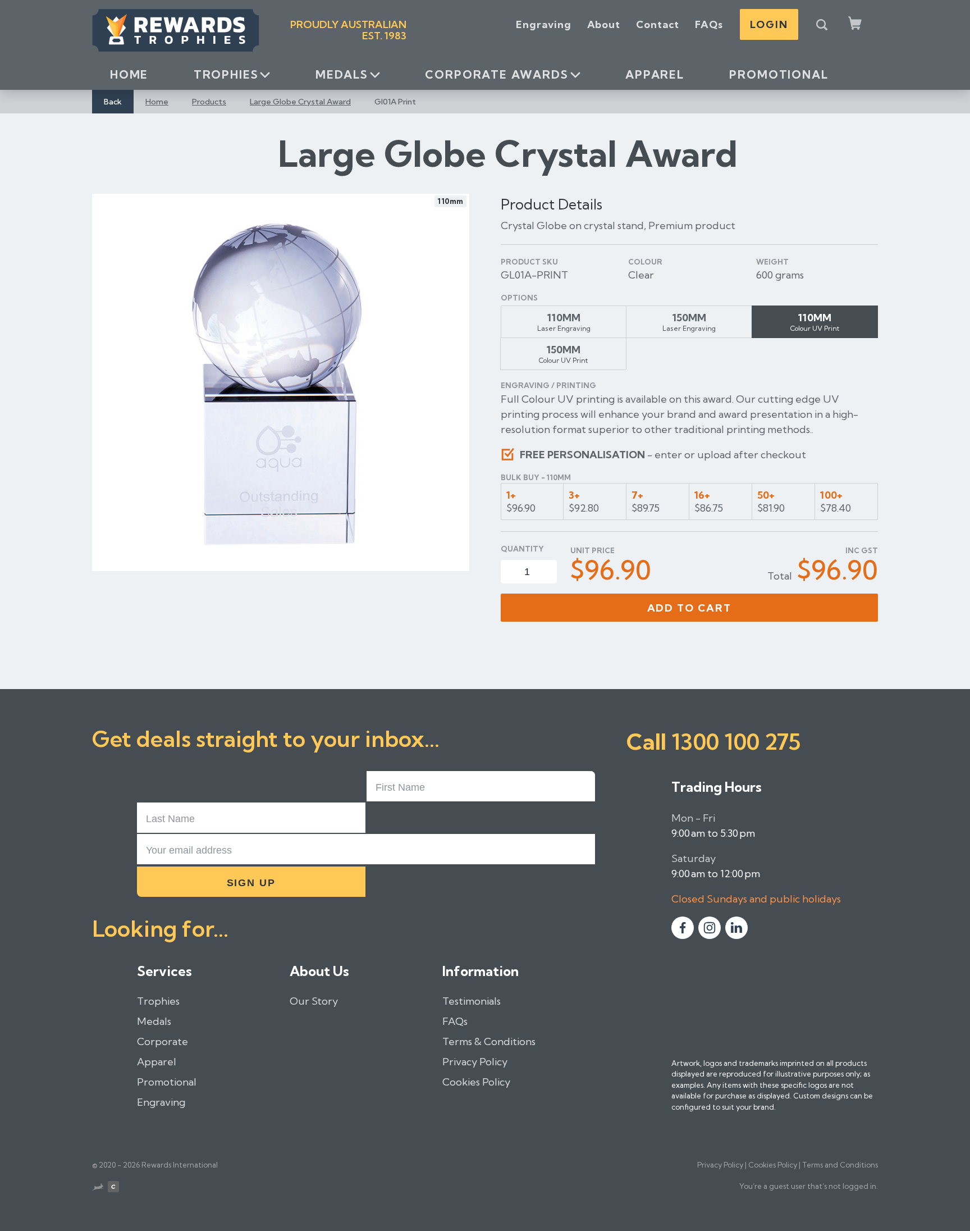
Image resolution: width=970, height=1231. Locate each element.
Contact (657, 24)
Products (209, 102)
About (604, 24)
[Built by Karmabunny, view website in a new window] (98, 1188)
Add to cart (689, 607)
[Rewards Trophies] (175, 30)
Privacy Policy (474, 1061)
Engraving (543, 24)
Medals (341, 74)
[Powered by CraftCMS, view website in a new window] (113, 1188)
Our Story (314, 1001)
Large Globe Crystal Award (300, 102)
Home (129, 74)
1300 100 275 (735, 741)
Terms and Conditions (840, 1164)
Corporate (162, 1041)
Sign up (251, 882)
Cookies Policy (476, 1081)
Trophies (226, 74)
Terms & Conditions (489, 1041)
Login (769, 24)
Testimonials (471, 1001)
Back (113, 102)
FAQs (709, 24)
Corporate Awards (496, 74)
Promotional (778, 74)
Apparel (654, 74)
